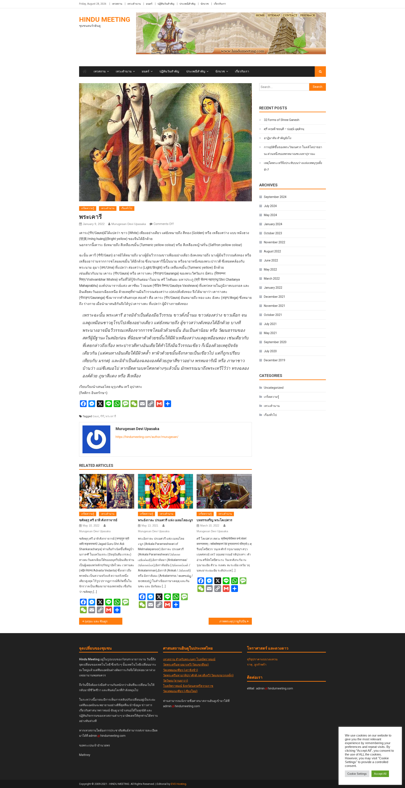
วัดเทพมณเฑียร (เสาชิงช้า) (180, 670)
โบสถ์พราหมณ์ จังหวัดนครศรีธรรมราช (188, 686)
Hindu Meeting (104, 19)
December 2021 (274, 296)
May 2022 (270, 269)
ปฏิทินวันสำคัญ (166, 3)
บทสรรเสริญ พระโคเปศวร (214, 520)
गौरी (102, 416)
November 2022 (274, 242)
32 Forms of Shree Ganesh (281, 120)
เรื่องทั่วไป (126, 208)
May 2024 (270, 215)
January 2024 (273, 224)
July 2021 (270, 324)
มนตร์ (149, 3)
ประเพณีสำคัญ (187, 3)
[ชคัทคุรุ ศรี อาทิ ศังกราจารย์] (106, 491)
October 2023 (273, 233)
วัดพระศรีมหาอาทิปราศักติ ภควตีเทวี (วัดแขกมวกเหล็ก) (198, 675)
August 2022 (272, 251)
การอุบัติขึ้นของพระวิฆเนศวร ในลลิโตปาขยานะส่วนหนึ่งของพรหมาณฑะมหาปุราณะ (293, 150)
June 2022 (271, 260)
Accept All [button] (380, 773)
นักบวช (205, 3)
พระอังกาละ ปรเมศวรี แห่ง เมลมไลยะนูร (165, 520)
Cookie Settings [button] (357, 773)
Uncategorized (274, 387)
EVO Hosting (178, 783)
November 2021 (274, 305)
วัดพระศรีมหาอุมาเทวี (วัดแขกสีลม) (186, 664)
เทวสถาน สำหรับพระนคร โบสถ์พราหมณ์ (189, 659)
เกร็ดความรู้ (87, 208)
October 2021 (273, 315)
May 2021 (270, 333)
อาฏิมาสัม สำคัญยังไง (277, 138)
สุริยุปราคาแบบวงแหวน (262, 659)
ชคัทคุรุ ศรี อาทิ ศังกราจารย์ (98, 520)
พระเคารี (110, 416)
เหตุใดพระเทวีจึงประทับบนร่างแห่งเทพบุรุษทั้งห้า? (293, 166)
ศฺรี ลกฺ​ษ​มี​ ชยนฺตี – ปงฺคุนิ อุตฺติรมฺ (284, 129)
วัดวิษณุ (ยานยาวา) (175, 680)
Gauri (96, 416)
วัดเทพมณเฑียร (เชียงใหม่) (180, 691)
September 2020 (275, 342)
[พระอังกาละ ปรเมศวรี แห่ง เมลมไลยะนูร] (165, 491)
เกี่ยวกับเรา (220, 3)
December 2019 (274, 360)
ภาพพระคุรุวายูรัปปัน (232, 621)
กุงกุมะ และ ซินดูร (96, 621)
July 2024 (270, 206)
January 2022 (273, 287)
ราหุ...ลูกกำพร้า (256, 664)
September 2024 (275, 197)
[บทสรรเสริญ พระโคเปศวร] (224, 491)
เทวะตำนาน (134, 3)
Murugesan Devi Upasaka (128, 224)
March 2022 (272, 278)
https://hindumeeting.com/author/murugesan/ (147, 437)
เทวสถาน (117, 3)
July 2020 (270, 351)
